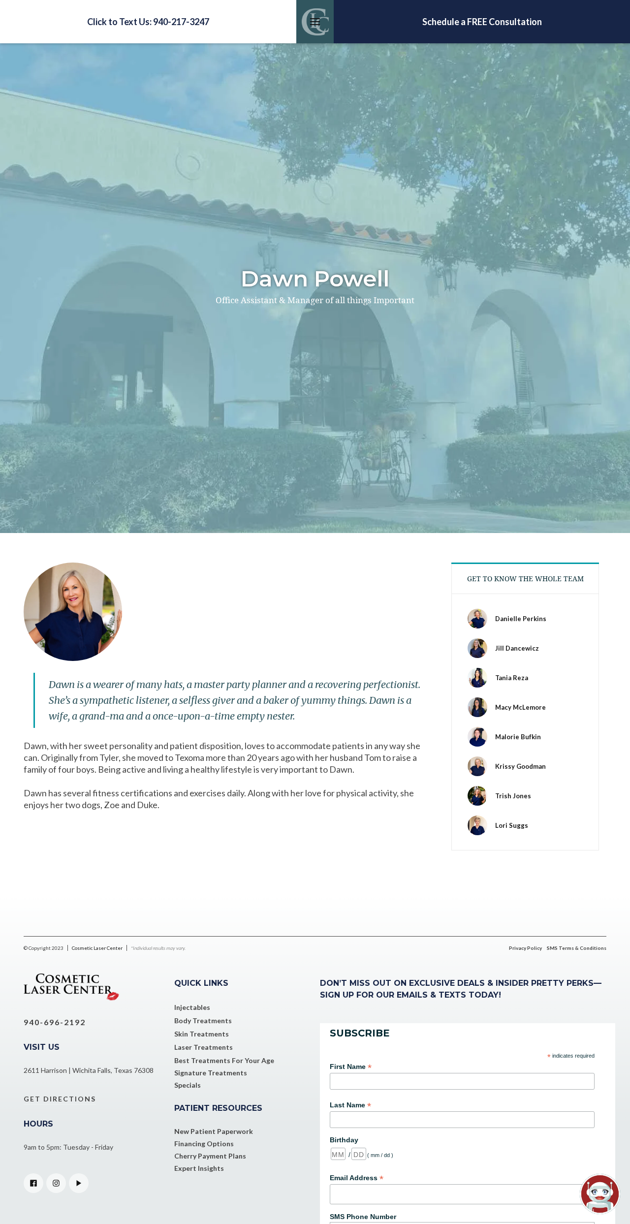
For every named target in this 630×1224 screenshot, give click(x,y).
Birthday (344, 1140)
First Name (351, 1066)
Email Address (356, 1178)
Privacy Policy (525, 948)
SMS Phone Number (363, 1217)
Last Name (350, 1105)
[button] (315, 21)
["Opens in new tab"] (33, 1183)
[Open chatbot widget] (600, 1194)
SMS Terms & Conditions (576, 948)
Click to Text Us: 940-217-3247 (148, 21)
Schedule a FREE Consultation (482, 21)
